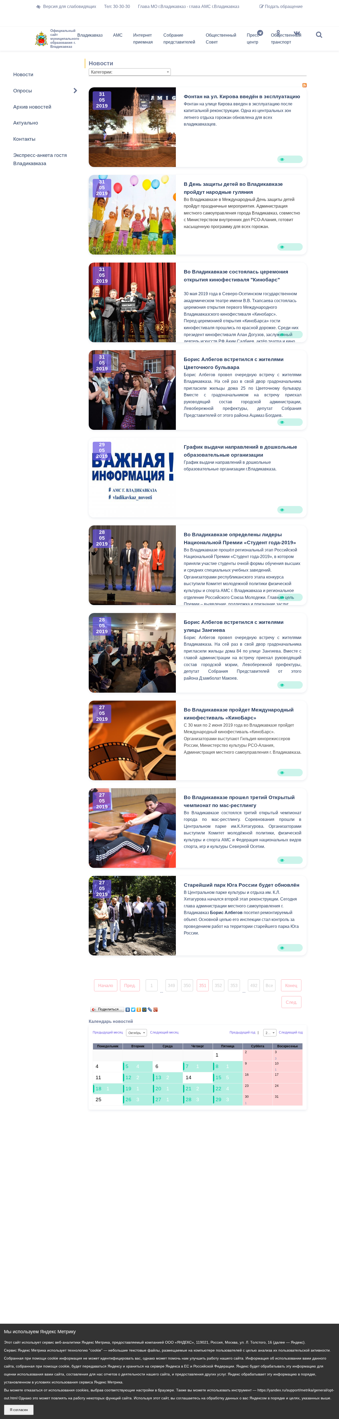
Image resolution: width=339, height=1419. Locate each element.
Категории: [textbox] (101, 72)
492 (253, 985)
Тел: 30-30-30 (117, 6)
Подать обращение (283, 6)
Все (269, 985)
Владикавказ (89, 35)
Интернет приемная (143, 38)
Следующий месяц (164, 1032)
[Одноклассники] (278, 40)
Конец (291, 985)
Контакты (24, 139)
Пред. (130, 985)
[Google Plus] (155, 1008)
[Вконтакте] (297, 40)
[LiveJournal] (150, 1008)
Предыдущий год (242, 1032)
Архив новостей (32, 107)
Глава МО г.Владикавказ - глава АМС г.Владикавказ (188, 6)
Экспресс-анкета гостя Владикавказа (40, 159)
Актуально (25, 123)
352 (218, 985)
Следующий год (291, 1032)
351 (202, 985)
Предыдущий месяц (108, 1032)
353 (234, 985)
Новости (23, 74)
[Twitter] (133, 1008)
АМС (118, 35)
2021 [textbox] (269, 1033)
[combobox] (130, 72)
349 (171, 985)
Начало (105, 985)
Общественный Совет (221, 38)
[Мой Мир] (144, 1008)
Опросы (22, 90)
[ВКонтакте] (128, 1008)
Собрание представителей (179, 38)
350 (187, 985)
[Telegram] (260, 40)
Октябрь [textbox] (134, 1033)
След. (291, 1002)
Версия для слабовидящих (69, 6)
